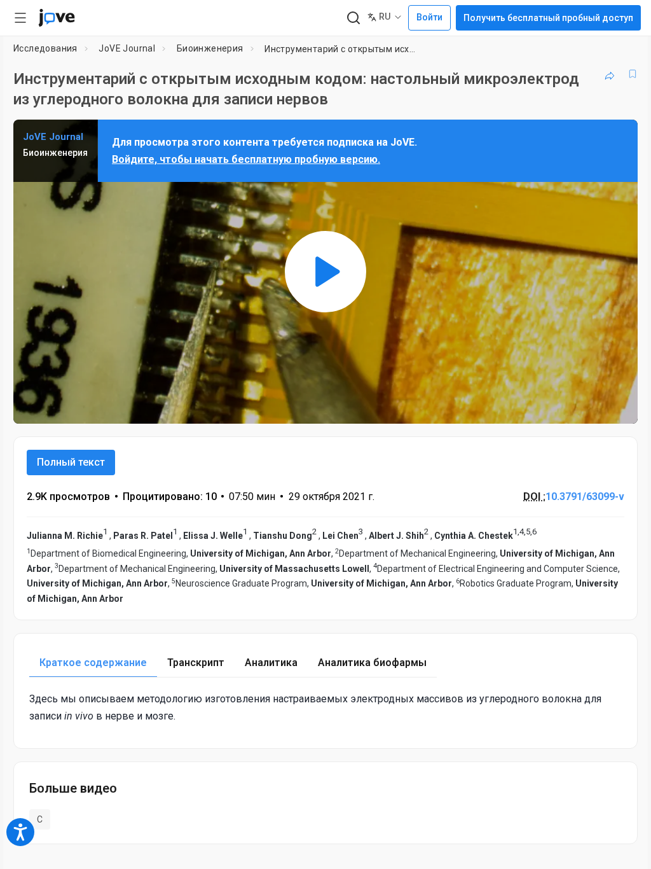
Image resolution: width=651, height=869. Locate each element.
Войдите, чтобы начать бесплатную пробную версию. (246, 159)
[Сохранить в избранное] (632, 74)
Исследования (45, 48)
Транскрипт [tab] (195, 663)
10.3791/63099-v (584, 496)
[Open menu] (20, 18)
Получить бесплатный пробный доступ (548, 18)
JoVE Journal (127, 48)
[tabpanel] (325, 707)
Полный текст (71, 462)
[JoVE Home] (56, 18)
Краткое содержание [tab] (93, 663)
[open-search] (353, 18)
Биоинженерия (210, 48)
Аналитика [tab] (271, 663)
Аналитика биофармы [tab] (372, 663)
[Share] (610, 74)
